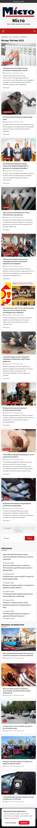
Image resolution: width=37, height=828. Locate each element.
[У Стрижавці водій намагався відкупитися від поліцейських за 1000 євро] (18, 783)
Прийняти (24, 822)
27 (33, 528)
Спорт (5, 756)
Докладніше (14, 818)
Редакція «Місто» (8, 73)
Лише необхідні (10, 822)
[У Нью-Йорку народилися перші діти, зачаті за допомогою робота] (18, 440)
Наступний (18, 531)
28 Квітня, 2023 (19, 73)
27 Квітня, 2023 (19, 217)
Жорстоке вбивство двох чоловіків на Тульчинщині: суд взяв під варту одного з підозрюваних (17, 567)
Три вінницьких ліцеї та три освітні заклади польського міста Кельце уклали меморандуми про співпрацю (18, 310)
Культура (6, 648)
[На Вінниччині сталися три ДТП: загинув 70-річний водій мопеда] (18, 712)
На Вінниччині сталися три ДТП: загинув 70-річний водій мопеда (18, 578)
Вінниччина (7, 403)
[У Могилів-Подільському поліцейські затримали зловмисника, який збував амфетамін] (18, 343)
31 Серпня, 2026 (19, 658)
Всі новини (6, 207)
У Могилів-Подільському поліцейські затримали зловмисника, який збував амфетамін (16, 359)
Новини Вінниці (8, 63)
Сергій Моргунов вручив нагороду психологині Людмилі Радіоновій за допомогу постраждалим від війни (15, 166)
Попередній (7, 528)
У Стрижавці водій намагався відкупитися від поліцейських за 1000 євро (18, 595)
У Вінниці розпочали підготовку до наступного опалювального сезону (15, 69)
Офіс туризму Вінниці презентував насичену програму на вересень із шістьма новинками (18, 556)
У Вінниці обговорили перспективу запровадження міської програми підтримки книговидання (15, 261)
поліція (6, 792)
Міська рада (7, 158)
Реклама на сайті (18, 1)
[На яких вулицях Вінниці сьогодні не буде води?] (18, 103)
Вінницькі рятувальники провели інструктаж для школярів (15, 409)
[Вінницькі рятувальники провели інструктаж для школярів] (18, 394)
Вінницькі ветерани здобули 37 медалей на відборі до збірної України (18, 586)
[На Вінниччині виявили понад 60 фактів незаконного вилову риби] (18, 489)
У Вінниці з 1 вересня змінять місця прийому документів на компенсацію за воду (17, 605)
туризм (13, 648)
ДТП (5, 721)
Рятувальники (16, 403)
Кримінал (6, 352)
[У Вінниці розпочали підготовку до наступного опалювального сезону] (18, 54)
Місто (18, 20)
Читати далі (6, 87)
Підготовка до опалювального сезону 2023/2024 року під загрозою (16, 214)
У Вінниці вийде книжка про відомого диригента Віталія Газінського (16, 615)
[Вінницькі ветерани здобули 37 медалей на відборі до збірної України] (18, 747)
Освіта (5, 303)
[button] (3, 30)
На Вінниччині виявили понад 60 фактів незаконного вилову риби (17, 504)
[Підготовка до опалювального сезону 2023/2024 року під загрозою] (18, 198)
